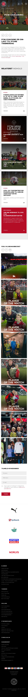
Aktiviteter (3, 646)
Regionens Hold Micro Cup (7, 630)
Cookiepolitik (14, 674)
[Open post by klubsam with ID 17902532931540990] (14, 345)
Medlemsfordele (5, 568)
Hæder (3, 651)
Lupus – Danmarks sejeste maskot (9, 580)
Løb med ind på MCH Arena (7, 575)
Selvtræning (4, 616)
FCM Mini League (5, 623)
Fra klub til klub (5, 584)
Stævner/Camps (6, 621)
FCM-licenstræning (5, 609)
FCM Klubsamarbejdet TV (7, 660)
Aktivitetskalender (5, 632)
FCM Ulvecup (4, 625)
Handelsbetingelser (14, 671)
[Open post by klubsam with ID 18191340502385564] (14, 319)
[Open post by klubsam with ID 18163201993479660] (14, 292)
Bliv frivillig (4, 655)
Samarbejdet (5, 642)
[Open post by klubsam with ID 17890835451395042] (14, 451)
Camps (3, 627)
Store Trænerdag (5, 593)
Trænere (4, 589)
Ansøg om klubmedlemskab (7, 582)
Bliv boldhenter (4, 577)
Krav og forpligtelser (6, 649)
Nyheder (3, 658)
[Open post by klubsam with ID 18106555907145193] (14, 372)
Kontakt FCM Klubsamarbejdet (8, 653)
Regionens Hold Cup (6, 629)
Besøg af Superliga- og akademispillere (10, 572)
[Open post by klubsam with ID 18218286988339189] (14, 266)
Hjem (2, 8)
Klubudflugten (4, 573)
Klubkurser (3, 595)
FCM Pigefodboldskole (6, 614)
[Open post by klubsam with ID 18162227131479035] (14, 424)
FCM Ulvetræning (5, 596)
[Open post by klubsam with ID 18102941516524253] (14, 398)
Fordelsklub (5, 637)
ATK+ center (4, 607)
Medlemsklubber (5, 644)
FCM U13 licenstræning (6, 611)
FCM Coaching (4, 591)
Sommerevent (4, 570)
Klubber (4, 565)
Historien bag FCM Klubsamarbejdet (9, 648)
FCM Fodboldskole (5, 606)
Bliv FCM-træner (5, 598)
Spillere (4, 603)
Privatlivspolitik (14, 673)
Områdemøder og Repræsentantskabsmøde (11, 579)
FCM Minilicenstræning (6, 613)
